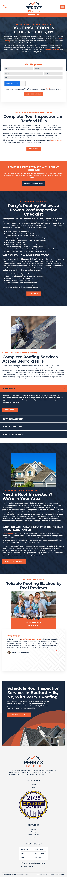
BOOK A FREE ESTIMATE (33, 184)
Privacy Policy (47, 88)
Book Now (33, 149)
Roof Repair (10, 410)
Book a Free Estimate (19, 715)
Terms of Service (37, 88)
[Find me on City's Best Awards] (33, 819)
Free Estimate (33, 15)
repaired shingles (13, 641)
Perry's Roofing (56, 140)
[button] (62, 7)
